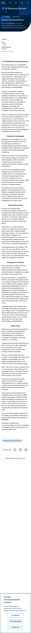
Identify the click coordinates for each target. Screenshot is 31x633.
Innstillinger (15, 615)
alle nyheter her (20, 458)
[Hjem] (3, 3)
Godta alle (15, 627)
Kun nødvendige (15, 621)
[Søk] (10, 3)
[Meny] (28, 3)
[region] (15, 613)
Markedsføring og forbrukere (12, 440)
